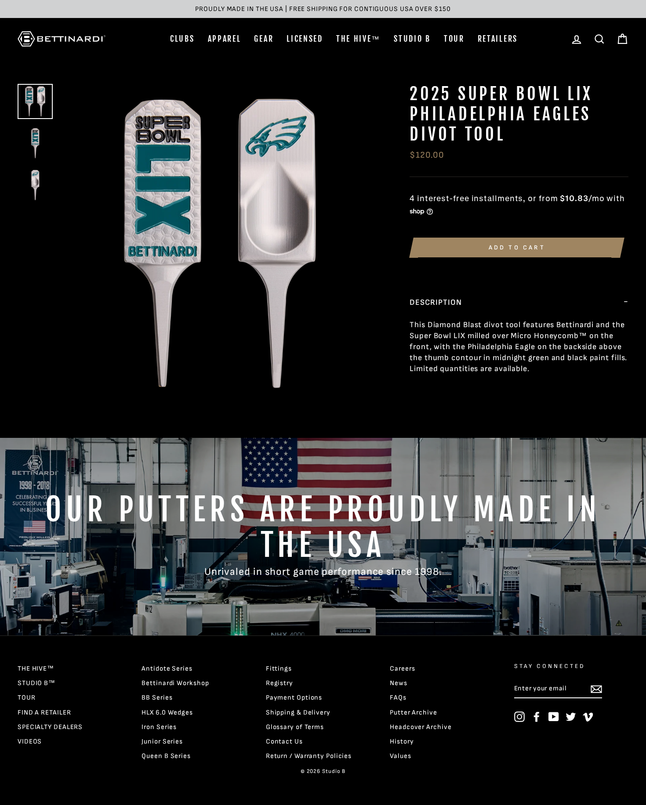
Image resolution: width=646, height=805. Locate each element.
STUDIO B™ (36, 683)
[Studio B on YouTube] (553, 716)
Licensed (305, 38)
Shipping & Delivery (298, 712)
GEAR (263, 38)
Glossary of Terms (295, 727)
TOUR (454, 38)
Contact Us (284, 741)
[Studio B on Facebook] (536, 716)
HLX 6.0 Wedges (167, 712)
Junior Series (162, 741)
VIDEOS (30, 741)
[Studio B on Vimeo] (588, 716)
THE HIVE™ (358, 38)
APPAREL (224, 38)
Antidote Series (167, 668)
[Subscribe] (596, 689)
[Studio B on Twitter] (571, 716)
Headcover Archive (420, 727)
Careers (402, 668)
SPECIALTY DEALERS (50, 727)
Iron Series (159, 727)
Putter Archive (413, 712)
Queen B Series (166, 756)
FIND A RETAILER (44, 712)
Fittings (279, 668)
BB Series (157, 697)
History (402, 741)
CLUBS (182, 38)
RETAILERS (498, 38)
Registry (279, 683)
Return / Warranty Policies (309, 756)
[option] (323, 9)
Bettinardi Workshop (175, 683)
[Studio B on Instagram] (519, 716)
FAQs (398, 697)
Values (400, 756)
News (398, 683)
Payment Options (294, 697)
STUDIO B (412, 38)
